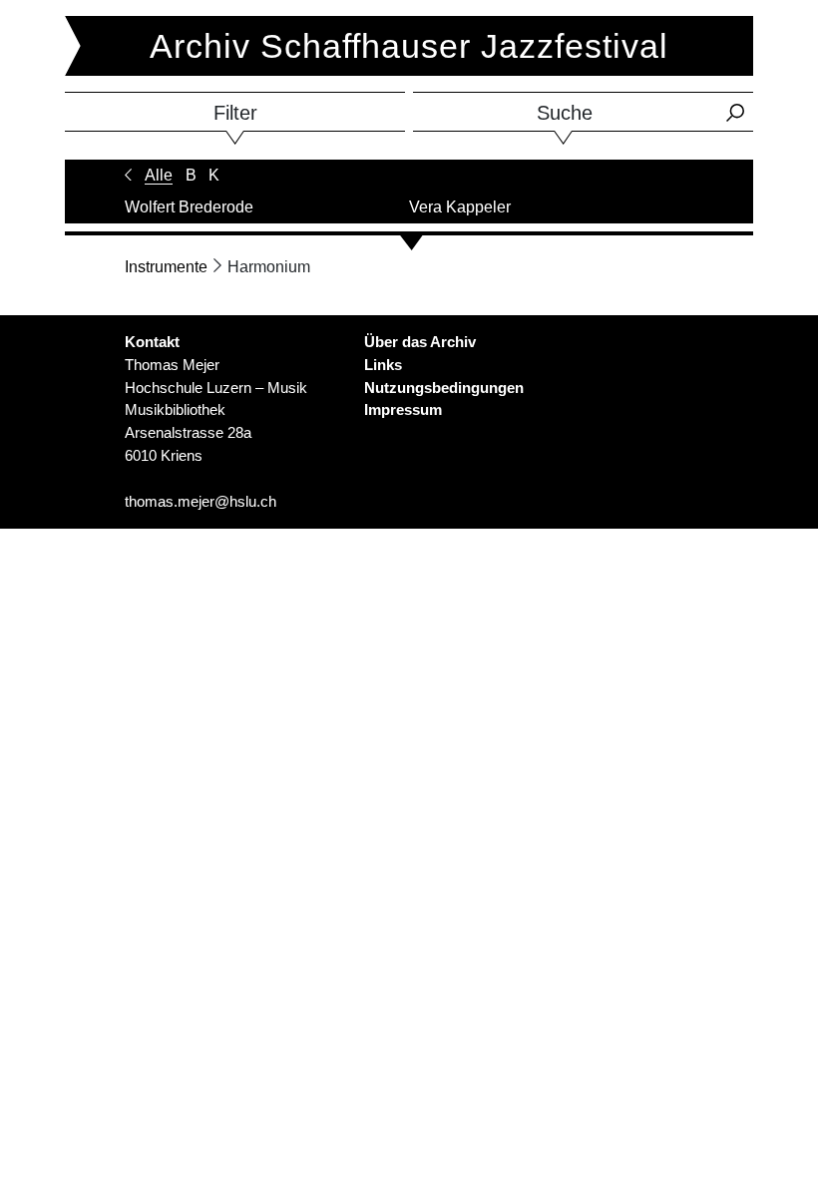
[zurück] (128, 175)
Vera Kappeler (460, 207)
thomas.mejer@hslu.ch (200, 501)
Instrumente (166, 266)
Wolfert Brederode (189, 207)
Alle (159, 175)
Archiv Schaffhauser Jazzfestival (409, 46)
